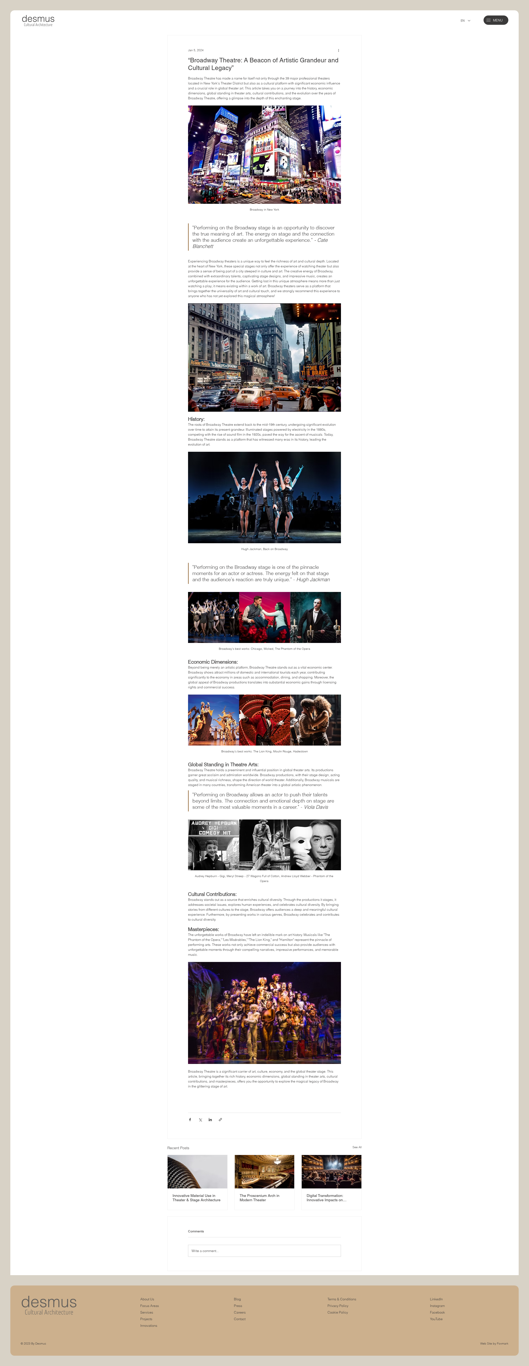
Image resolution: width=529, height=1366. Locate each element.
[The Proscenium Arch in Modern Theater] (264, 1171)
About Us (147, 1299)
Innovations (148, 1325)
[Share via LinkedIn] (210, 1120)
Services (146, 1312)
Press (238, 1306)
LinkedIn (436, 1299)
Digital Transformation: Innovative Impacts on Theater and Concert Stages (330, 1197)
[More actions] (338, 50)
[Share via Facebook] (190, 1120)
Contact (239, 1319)
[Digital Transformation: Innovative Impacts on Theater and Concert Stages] (331, 1171)
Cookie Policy (338, 1312)
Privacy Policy (338, 1306)
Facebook (437, 1312)
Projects (146, 1319)
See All (357, 1147)
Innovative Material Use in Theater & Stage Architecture (196, 1197)
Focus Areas (149, 1306)
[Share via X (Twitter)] (200, 1120)
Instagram (437, 1306)
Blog (237, 1299)
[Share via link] (220, 1120)
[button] (488, 20)
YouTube (436, 1319)
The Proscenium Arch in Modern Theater (259, 1197)
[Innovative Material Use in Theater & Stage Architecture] (197, 1171)
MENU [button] (498, 20)
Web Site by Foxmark (494, 1343)
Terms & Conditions (342, 1299)
